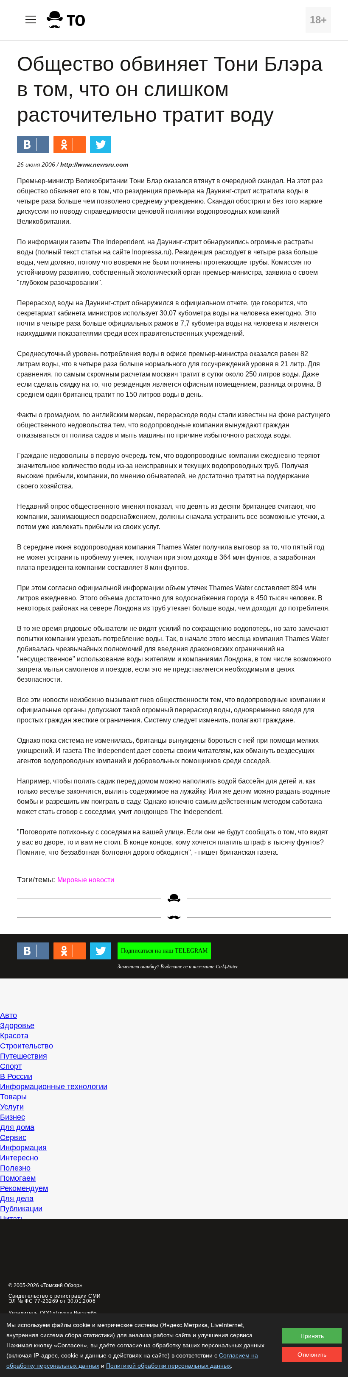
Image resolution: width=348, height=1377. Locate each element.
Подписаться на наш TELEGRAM (164, 951)
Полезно (15, 1168)
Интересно (19, 1158)
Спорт (11, 1066)
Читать (12, 1219)
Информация (23, 1147)
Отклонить (311, 1354)
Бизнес (12, 1117)
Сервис (13, 1137)
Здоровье (17, 1025)
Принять (312, 1335)
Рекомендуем (24, 1188)
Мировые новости (85, 880)
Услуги (12, 1107)
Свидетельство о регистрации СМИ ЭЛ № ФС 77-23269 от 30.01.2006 (54, 1298)
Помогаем (18, 1178)
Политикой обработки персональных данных (168, 1365)
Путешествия (23, 1056)
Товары (13, 1097)
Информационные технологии (53, 1086)
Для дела (17, 1198)
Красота (14, 1035)
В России (16, 1076)
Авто (8, 1015)
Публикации (21, 1208)
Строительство (26, 1046)
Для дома (17, 1127)
